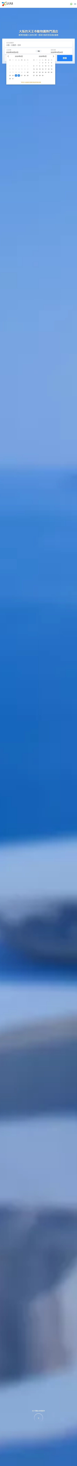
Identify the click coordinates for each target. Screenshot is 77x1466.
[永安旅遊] (7, 3)
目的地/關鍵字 (10, 42)
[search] (16, 52)
